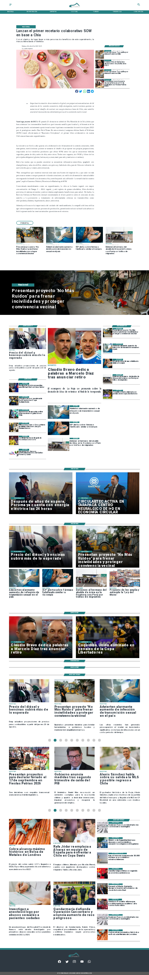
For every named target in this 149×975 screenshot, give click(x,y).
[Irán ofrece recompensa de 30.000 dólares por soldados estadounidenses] (102, 858)
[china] (102, 873)
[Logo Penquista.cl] (74, 8)
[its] (107, 348)
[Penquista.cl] (10, 5)
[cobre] (102, 934)
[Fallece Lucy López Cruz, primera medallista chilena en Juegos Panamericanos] (13, 427)
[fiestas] (99, 83)
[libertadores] (102, 827)
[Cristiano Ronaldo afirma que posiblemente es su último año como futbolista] (102, 904)
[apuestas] (13, 414)
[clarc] (13, 387)
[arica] (107, 379)
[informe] (102, 842)
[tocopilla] (99, 54)
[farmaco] (107, 363)
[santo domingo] (13, 453)
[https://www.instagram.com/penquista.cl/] (74, 962)
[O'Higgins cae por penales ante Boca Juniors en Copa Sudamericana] (13, 401)
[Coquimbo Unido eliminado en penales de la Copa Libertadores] (107, 394)
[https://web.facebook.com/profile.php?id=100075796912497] (59, 962)
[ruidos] (107, 332)
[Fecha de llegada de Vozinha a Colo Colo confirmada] (13, 440)
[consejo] (99, 64)
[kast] (102, 889)
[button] (24, 223)
